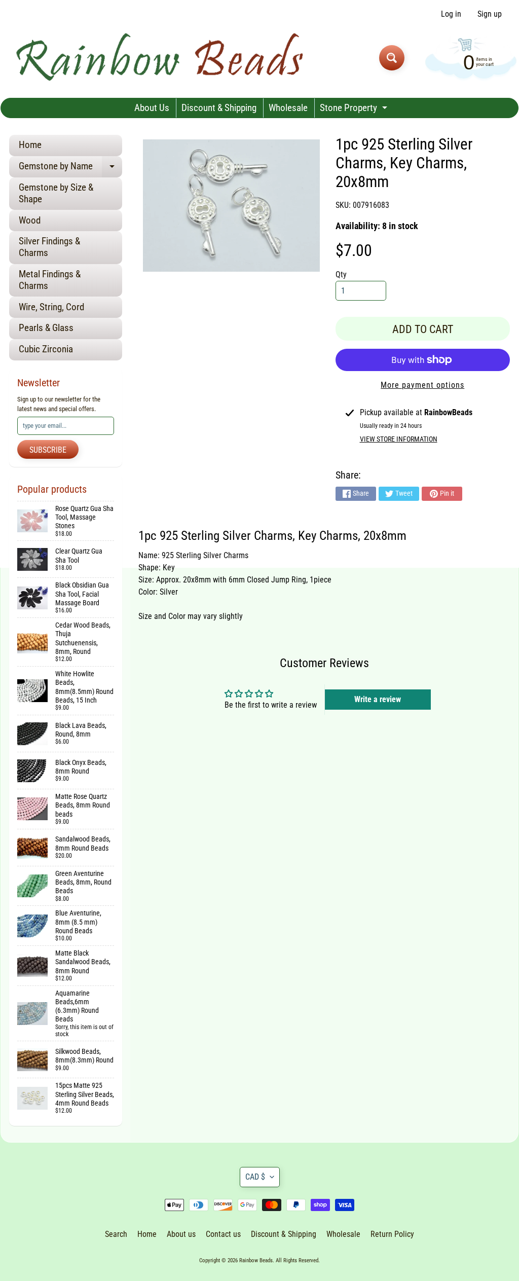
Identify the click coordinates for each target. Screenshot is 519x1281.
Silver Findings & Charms (49, 247)
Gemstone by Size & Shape (56, 193)
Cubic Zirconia (46, 349)
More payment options (422, 385)
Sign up (489, 14)
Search (116, 1234)
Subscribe (47, 450)
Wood (30, 220)
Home (30, 145)
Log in (451, 14)
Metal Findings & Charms (50, 279)
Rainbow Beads (256, 1260)
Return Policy (392, 1234)
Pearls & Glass (46, 328)
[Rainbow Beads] (161, 57)
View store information (398, 439)
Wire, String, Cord (51, 307)
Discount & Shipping (218, 108)
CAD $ (255, 1177)
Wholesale (288, 108)
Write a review (377, 699)
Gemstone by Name (70, 168)
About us (181, 1234)
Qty (341, 274)
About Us (151, 108)
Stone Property (355, 110)
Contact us (223, 1234)
